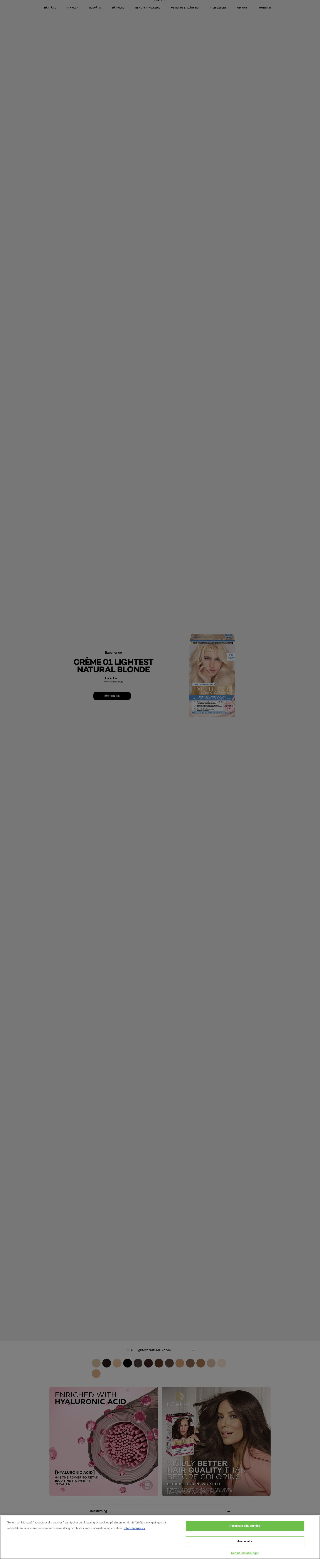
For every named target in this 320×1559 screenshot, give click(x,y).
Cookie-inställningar (245, 1553)
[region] (160, 1537)
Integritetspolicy (134, 1528)
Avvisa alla (244, 1541)
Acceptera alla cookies (244, 1525)
